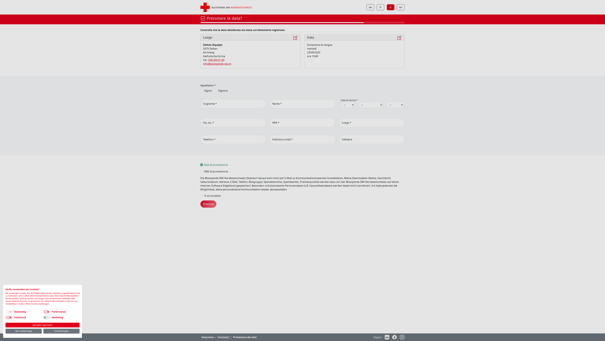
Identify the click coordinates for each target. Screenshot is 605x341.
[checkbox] (9, 311)
